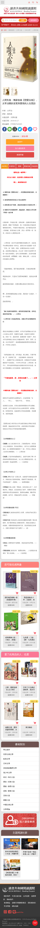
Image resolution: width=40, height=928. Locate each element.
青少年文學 (7, 773)
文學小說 (19, 30)
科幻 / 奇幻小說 (9, 777)
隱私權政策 (32, 903)
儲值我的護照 (33, 2)
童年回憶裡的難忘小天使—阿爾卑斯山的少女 (11, 854)
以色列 (30, 25)
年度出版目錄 (16, 896)
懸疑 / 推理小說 (9, 786)
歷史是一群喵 (15, 25)
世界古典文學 (8, 754)
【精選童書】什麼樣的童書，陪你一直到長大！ (11, 875)
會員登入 (29, 2)
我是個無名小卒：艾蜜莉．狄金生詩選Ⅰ (29, 600)
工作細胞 (24, 25)
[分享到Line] (9, 129)
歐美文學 (6, 759)
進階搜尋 (33, 20)
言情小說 (6, 795)
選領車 (37, 2)
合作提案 (26, 896)
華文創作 (6, 750)
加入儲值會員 (20, 148)
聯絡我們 (10, 899)
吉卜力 (35, 25)
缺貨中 (20, 142)
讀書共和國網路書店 (19, 903)
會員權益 (7, 903)
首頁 (5, 30)
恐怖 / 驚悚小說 (9, 791)
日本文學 (27, 30)
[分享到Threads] (14, 129)
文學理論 (6, 809)
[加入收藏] (35, 129)
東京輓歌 (29, 727)
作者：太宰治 (7, 111)
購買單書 (20, 155)
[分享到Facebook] (4, 129)
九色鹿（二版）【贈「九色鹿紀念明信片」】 (29, 640)
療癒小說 (6, 800)
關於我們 (7, 896)
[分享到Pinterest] (25, 129)
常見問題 (7, 906)
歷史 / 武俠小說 (9, 782)
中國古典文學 (8, 805)
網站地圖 (15, 906)
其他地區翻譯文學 (10, 768)
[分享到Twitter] (20, 129)
